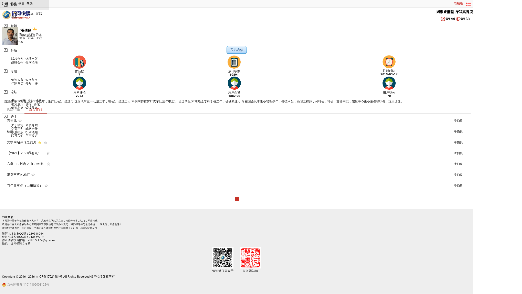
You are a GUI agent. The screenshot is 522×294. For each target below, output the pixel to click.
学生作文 (17, 41)
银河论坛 (31, 62)
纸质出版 (31, 59)
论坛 (14, 92)
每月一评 (31, 83)
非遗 (39, 100)
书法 (14, 100)
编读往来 (31, 108)
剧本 (14, 17)
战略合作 (17, 62)
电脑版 (458, 3)
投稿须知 (31, 132)
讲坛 (28, 104)
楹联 (14, 38)
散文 (31, 13)
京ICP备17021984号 (48, 276)
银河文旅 (17, 108)
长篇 (14, 5)
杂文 (39, 34)
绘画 (22, 100)
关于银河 (17, 125)
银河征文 (31, 80)
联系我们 (17, 136)
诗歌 (22, 38)
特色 (14, 50)
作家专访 (17, 83)
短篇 (14, 26)
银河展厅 (17, 104)
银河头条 (17, 80)
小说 (14, 13)
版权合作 (17, 59)
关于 (14, 116)
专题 (14, 71)
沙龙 (37, 104)
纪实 (22, 13)
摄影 (31, 100)
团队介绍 (31, 125)
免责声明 (17, 128)
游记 (39, 13)
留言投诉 (31, 136)
